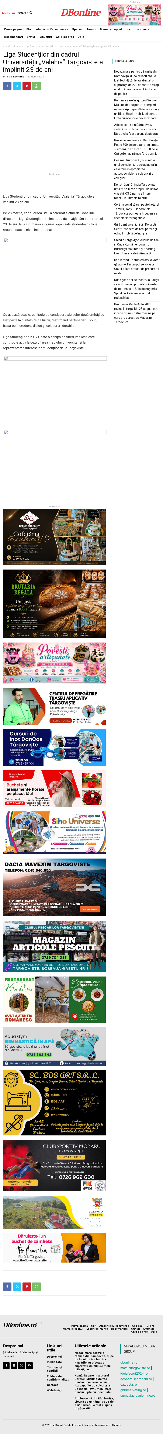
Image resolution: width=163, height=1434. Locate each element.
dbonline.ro (129, 1362)
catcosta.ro (128, 1384)
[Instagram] (14, 1365)
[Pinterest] (26, 86)
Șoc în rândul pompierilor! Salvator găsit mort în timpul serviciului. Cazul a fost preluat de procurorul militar (137, 266)
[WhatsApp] (36, 86)
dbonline (18, 76)
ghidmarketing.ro (133, 1390)
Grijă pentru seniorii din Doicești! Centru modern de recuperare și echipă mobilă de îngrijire (135, 229)
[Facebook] (7, 86)
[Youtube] (29, 1365)
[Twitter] (17, 86)
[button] (25, 12)
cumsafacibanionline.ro (137, 1395)
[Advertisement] (54, 183)
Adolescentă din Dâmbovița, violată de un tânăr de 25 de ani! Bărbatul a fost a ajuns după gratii (136, 129)
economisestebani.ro (136, 1379)
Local (17, 46)
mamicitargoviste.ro (135, 1368)
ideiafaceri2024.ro (134, 1373)
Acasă (6, 46)
